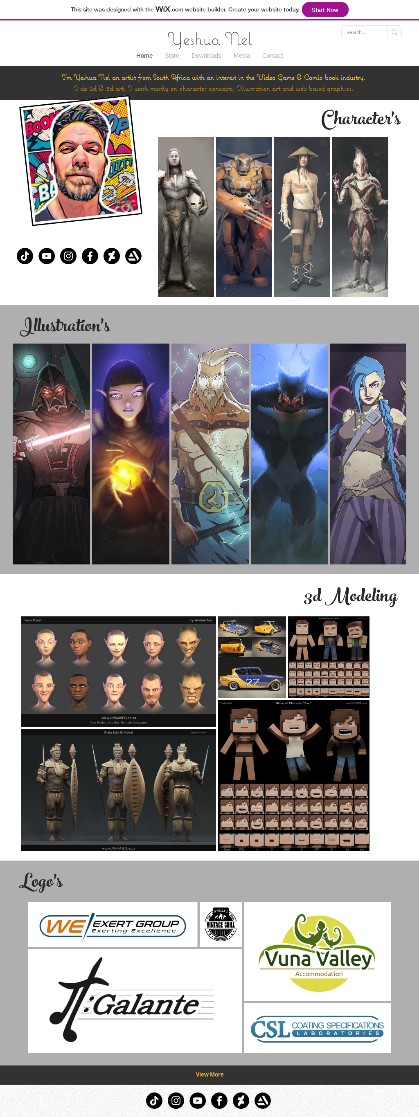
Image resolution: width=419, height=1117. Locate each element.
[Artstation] (133, 256)
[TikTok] (25, 256)
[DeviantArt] (112, 256)
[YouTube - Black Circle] (46, 256)
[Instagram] (68, 256)
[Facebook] (90, 256)
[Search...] (394, 32)
